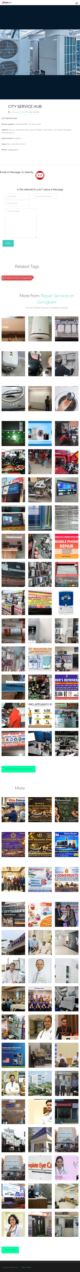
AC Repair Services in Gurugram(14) (18, 278)
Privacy (28, 1267)
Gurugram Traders (18, 112)
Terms (23, 1267)
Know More (10, 1250)
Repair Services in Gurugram (18, 769)
